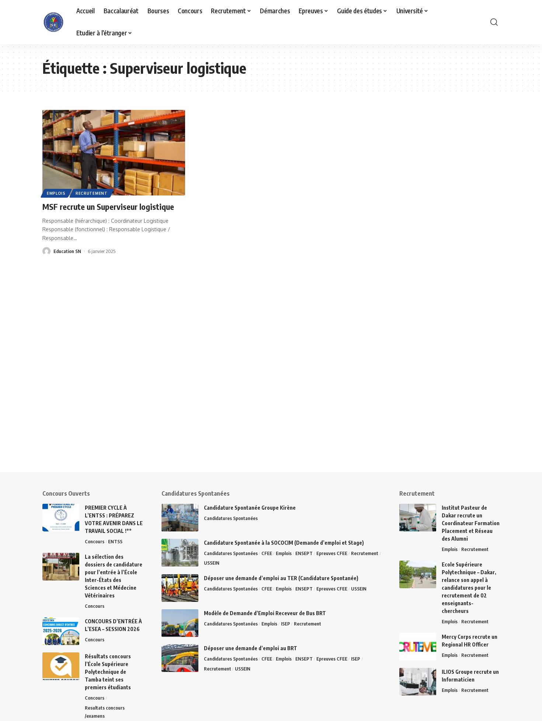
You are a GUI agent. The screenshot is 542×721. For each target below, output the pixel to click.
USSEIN (211, 563)
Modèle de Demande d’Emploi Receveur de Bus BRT (265, 613)
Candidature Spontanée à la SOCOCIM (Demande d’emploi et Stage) (284, 543)
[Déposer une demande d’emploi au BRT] (179, 658)
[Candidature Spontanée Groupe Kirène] (179, 517)
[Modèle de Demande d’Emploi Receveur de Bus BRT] (179, 623)
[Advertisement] (228, 420)
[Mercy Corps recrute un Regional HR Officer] (417, 647)
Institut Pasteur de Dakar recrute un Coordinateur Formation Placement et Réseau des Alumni (471, 523)
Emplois (56, 193)
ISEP (285, 624)
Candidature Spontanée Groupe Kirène (250, 508)
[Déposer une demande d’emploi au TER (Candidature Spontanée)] (179, 588)
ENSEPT (304, 553)
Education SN (67, 251)
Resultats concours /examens (105, 712)
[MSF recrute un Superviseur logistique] (113, 152)
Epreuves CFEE (331, 553)
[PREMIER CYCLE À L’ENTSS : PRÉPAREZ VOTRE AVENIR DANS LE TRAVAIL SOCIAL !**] (60, 517)
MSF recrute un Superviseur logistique (108, 206)
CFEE (266, 553)
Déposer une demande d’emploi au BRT (250, 648)
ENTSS (115, 541)
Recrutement (92, 193)
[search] (494, 22)
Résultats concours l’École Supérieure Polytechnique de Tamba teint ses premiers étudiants (108, 671)
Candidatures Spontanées (231, 518)
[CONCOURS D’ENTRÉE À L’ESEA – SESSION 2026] (60, 631)
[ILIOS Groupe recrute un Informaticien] (417, 682)
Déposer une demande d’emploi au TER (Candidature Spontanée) (281, 578)
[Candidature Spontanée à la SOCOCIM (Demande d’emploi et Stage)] (179, 552)
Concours (94, 541)
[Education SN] (53, 22)
